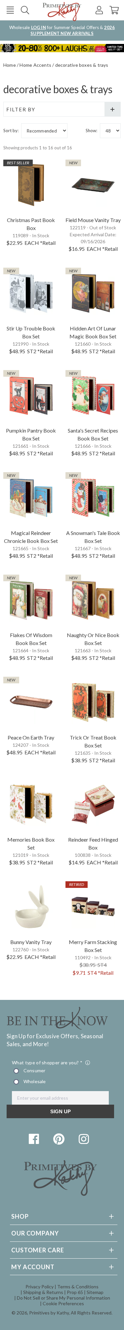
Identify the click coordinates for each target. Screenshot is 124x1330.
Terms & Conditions (78, 1286)
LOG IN (38, 27)
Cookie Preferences (63, 1303)
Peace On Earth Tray (31, 737)
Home (9, 65)
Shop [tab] (20, 1216)
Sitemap (95, 1292)
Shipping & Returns (43, 1292)
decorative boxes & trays (81, 65)
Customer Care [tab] (37, 1250)
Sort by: (11, 130)
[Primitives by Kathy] (60, 1193)
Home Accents (35, 65)
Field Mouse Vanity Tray (93, 220)
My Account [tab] (33, 1267)
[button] (10, 10)
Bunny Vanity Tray (31, 942)
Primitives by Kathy (49, 1312)
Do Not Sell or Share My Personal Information (63, 1298)
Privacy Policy (39, 1286)
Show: (91, 130)
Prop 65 (75, 1292)
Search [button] (25, 10)
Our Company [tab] (35, 1233)
